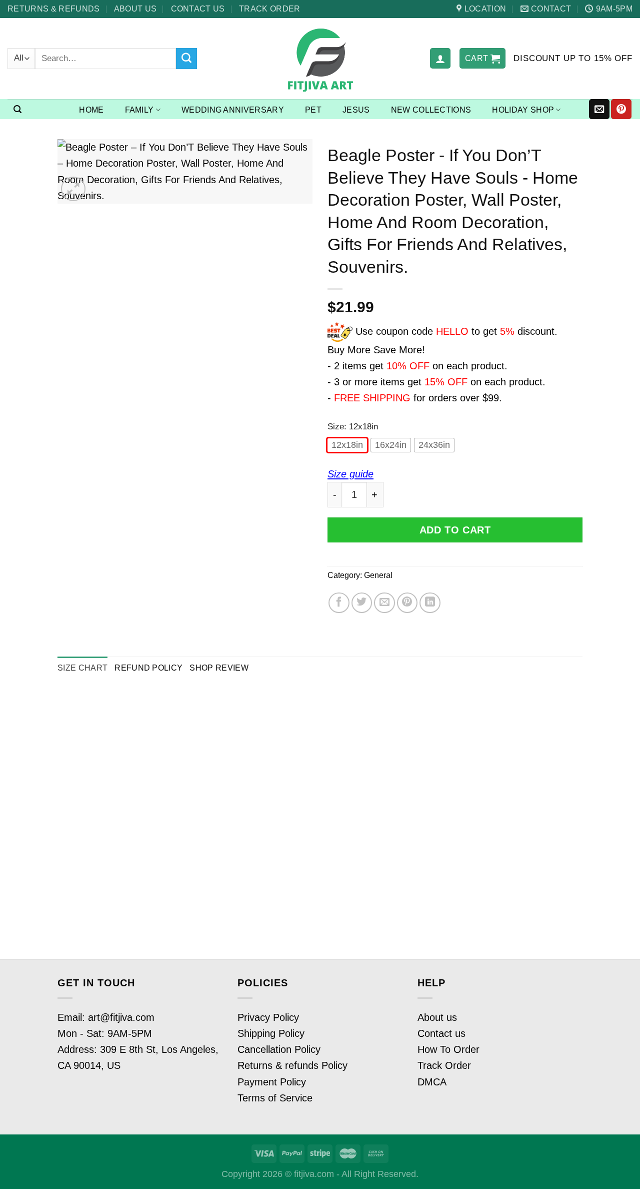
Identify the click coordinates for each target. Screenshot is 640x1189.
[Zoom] (73, 189)
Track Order (269, 8)
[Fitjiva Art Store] (320, 59)
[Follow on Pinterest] (621, 109)
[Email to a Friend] (384, 603)
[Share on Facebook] (339, 603)
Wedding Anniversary (233, 110)
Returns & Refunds (54, 8)
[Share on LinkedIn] (430, 603)
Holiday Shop (523, 110)
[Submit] (186, 58)
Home (91, 110)
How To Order (449, 1049)
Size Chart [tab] (83, 667)
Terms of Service (275, 1097)
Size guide (351, 473)
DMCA (432, 1081)
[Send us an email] (599, 109)
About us (135, 8)
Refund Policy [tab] (148, 667)
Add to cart (455, 529)
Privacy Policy (268, 1017)
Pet (313, 110)
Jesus (356, 110)
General (378, 574)
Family (139, 110)
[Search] (18, 109)
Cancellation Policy (279, 1049)
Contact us (442, 1033)
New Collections (431, 110)
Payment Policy (272, 1081)
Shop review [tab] (219, 667)
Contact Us (198, 8)
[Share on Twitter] (362, 603)
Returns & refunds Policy (293, 1065)
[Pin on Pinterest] (407, 603)
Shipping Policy (271, 1033)
